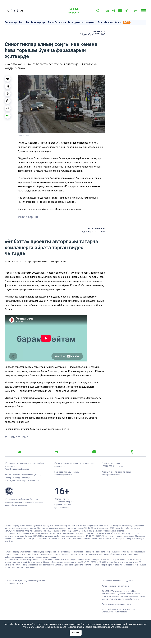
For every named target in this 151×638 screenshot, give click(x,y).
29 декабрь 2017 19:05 (92, 34)
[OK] (126, 10)
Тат (21, 10)
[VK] (107, 10)
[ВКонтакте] (8, 79)
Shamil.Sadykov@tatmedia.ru (114, 612)
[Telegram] (114, 10)
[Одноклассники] (8, 93)
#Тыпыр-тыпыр (16, 437)
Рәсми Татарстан (57, 22)
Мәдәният (91, 22)
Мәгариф (108, 22)
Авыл (118, 22)
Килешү (75, 633)
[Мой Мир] (8, 108)
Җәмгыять (99, 31)
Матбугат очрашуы (36, 22)
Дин (100, 22)
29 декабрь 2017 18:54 (92, 231)
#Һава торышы (29, 217)
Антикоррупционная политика (115, 586)
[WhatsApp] (8, 101)
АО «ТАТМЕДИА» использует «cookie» (119, 591)
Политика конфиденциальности (116, 604)
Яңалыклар (11, 22)
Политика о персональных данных (117, 581)
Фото (21, 22)
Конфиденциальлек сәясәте (61, 627)
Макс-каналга (62, 209)
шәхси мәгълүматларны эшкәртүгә (108, 624)
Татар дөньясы (75, 22)
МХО (126, 22)
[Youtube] (120, 11)
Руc (7, 10)
